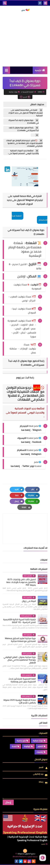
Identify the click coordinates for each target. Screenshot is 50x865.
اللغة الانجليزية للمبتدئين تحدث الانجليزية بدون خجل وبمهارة (22, 680)
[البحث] (5, 3)
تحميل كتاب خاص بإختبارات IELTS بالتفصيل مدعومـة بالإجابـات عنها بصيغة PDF (21, 582)
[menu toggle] (45, 3)
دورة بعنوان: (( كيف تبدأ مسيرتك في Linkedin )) (23, 122)
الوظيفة (27, 746)
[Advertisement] (25, 39)
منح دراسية (21, 740)
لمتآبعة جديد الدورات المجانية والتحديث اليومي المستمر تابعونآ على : (23, 152)
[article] (25, 522)
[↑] (25, 851)
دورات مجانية (13, 91)
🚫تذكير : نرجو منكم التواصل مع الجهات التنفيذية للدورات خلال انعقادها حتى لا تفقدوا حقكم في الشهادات (24, 143)
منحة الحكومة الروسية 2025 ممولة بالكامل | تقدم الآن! (19, 701)
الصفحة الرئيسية (28, 91)
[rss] (33, 861)
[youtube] (25, 861)
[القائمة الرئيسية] (6, 70)
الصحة (14, 746)
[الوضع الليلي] (42, 857)
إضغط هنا (25, 442)
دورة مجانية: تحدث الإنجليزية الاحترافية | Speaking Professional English (27, 838)
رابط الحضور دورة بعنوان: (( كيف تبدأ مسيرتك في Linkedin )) (24, 129)
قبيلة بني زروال (29, 601)
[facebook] (40, 3)
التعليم (40, 746)
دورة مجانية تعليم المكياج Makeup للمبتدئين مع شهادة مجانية (20, 639)
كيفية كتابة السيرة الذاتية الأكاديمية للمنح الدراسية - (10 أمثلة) (19, 620)
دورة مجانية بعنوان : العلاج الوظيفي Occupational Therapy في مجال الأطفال (20, 660)
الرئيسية (38, 70)
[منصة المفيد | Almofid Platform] (25, 10)
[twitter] (21, 861)
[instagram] (29, 861)
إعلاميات (40, 752)
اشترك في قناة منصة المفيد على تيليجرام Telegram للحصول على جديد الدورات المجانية (25, 112)
